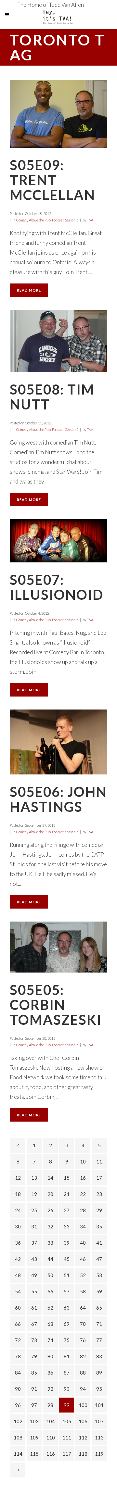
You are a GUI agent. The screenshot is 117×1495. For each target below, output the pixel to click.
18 (18, 1194)
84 (18, 1373)
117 (66, 1454)
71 (99, 1324)
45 (67, 1259)
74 (50, 1340)
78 (18, 1356)
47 (99, 1259)
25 (34, 1210)
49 (34, 1275)
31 (34, 1226)
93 (67, 1389)
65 (99, 1308)
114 (18, 1454)
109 (34, 1437)
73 (34, 1340)
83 (99, 1356)
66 (18, 1324)
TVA (90, 220)
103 (34, 1421)
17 (99, 1178)
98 (50, 1405)
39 (67, 1243)
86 (50, 1373)
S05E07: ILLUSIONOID (56, 587)
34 (83, 1226)
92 (50, 1389)
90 (18, 1389)
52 (83, 1275)
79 (34, 1356)
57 (67, 1291)
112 (83, 1437)
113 (99, 1437)
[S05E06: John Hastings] (58, 742)
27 (67, 1210)
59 (99, 1291)
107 (99, 1421)
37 (34, 1243)
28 (83, 1210)
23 (99, 1194)
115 (34, 1454)
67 (34, 1324)
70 (83, 1324)
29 (99, 1210)
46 (83, 1259)
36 (18, 1243)
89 (99, 1373)
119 (99, 1454)
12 (18, 1178)
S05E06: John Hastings (58, 799)
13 (34, 1178)
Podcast (58, 220)
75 (67, 1340)
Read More (29, 290)
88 (83, 1373)
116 (50, 1454)
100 (83, 1405)
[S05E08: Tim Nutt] (58, 341)
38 (50, 1243)
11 (99, 1161)
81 (67, 1356)
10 (83, 1161)
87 (67, 1373)
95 (99, 1389)
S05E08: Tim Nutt (52, 396)
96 (18, 1405)
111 (66, 1437)
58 (83, 1291)
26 (50, 1210)
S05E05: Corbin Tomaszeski (56, 1005)
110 (50, 1437)
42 (18, 1259)
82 (83, 1356)
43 (34, 1259)
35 (99, 1226)
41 (99, 1243)
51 (67, 1275)
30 (18, 1226)
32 (50, 1226)
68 (50, 1324)
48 (18, 1275)
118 (83, 1454)
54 (18, 1291)
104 (50, 1421)
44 (50, 1259)
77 (99, 1340)
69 (67, 1324)
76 (83, 1340)
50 (50, 1275)
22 (83, 1194)
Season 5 (71, 220)
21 (67, 1194)
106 (83, 1421)
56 (50, 1291)
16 (83, 1178)
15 (67, 1178)
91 (34, 1389)
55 (34, 1291)
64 (83, 1308)
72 (18, 1340)
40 (83, 1243)
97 (34, 1405)
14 (50, 1178)
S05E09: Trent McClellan (52, 180)
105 (66, 1421)
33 (67, 1226)
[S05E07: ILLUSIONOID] (58, 540)
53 (99, 1275)
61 (34, 1308)
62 (50, 1308)
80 (50, 1356)
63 (67, 1308)
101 (99, 1405)
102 (18, 1421)
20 (50, 1194)
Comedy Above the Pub (33, 220)
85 (34, 1373)
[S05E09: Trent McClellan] (58, 114)
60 (18, 1308)
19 (34, 1194)
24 (18, 1210)
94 (83, 1389)
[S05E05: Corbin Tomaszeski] (58, 947)
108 (18, 1437)
